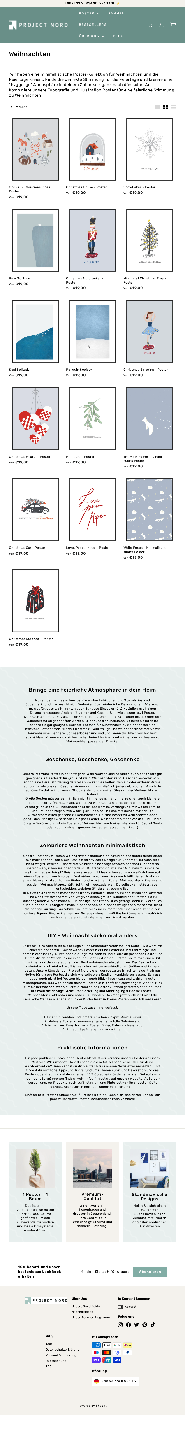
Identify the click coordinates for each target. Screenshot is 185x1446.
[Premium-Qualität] (92, 1168)
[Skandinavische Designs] (149, 1168)
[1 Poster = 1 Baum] (35, 1168)
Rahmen (116, 13)
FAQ (49, 1366)
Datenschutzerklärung (63, 1349)
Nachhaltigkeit (83, 1311)
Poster (87, 13)
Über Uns (90, 36)
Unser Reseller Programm (91, 1317)
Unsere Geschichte (86, 1306)
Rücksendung (56, 1360)
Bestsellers (93, 25)
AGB (49, 1344)
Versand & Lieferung (61, 1355)
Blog (118, 36)
